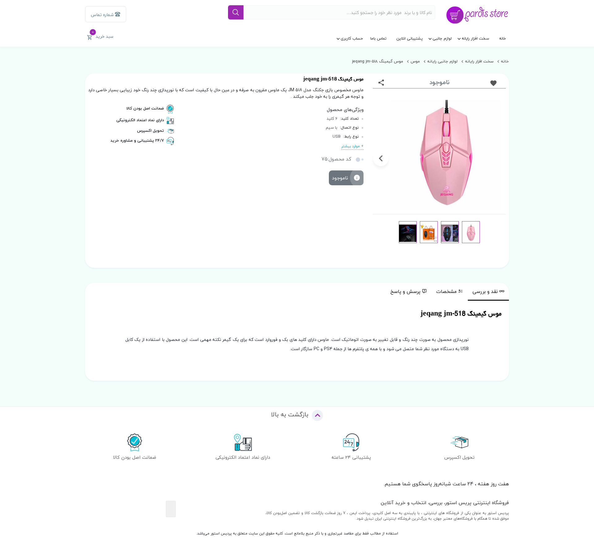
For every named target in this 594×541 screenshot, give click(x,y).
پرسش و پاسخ (405, 291)
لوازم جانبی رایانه (442, 61)
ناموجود (340, 178)
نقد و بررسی (485, 291)
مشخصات (446, 291)
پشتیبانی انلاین (409, 38)
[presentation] (498, 158)
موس (415, 61)
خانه (502, 38)
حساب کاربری (352, 38)
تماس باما (378, 38)
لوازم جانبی (442, 38)
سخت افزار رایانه (475, 38)
